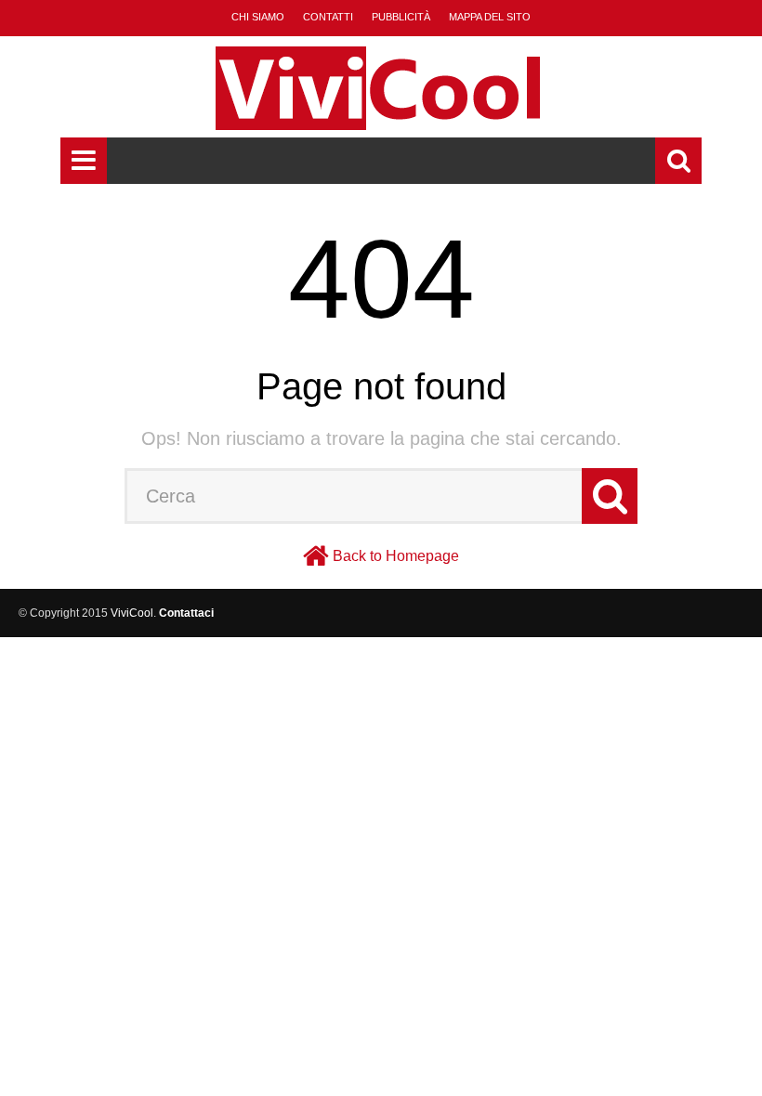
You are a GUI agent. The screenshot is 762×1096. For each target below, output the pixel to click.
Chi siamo (257, 16)
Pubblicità (401, 16)
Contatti (328, 16)
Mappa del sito (490, 16)
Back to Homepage (396, 556)
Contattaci (186, 613)
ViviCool (132, 613)
